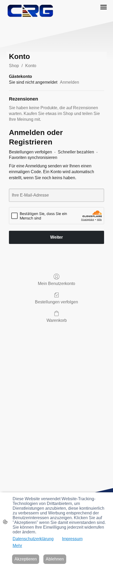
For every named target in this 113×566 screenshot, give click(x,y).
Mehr (17, 545)
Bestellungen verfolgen (56, 302)
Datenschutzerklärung (33, 539)
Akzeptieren (25, 559)
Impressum (72, 539)
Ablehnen (55, 559)
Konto (30, 65)
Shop (14, 65)
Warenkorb (57, 320)
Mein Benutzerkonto (56, 283)
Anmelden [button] (69, 82)
